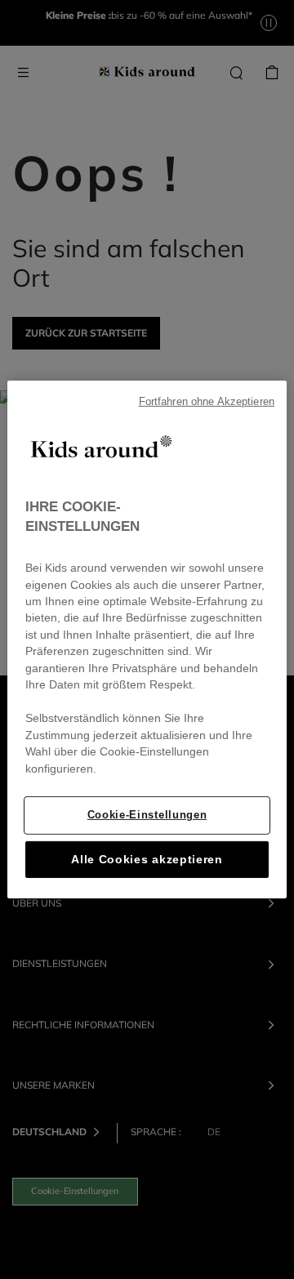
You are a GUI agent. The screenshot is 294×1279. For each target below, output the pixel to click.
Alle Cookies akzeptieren (146, 859)
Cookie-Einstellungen (147, 815)
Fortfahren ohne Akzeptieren (206, 402)
